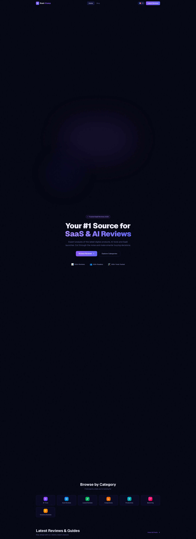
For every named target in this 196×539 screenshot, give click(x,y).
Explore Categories (109, 254)
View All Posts (153, 532)
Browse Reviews (85, 254)
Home (91, 3)
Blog (98, 3)
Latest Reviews (153, 3)
